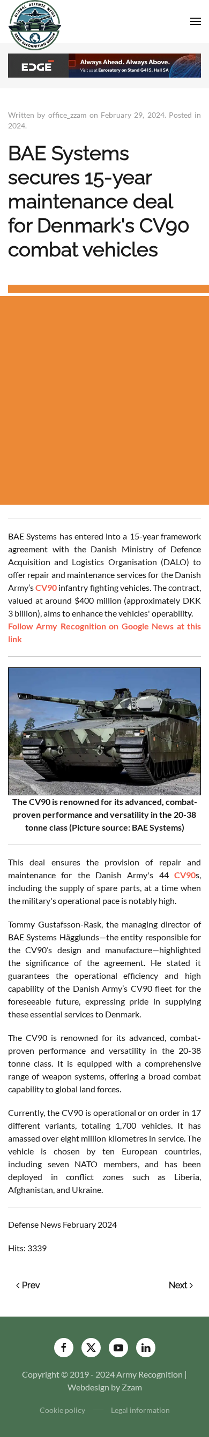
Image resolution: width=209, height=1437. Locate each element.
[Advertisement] (104, 400)
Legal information (140, 1410)
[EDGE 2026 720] (104, 64)
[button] (195, 21)
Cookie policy (62, 1410)
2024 (16, 125)
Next (178, 1285)
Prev (31, 1285)
